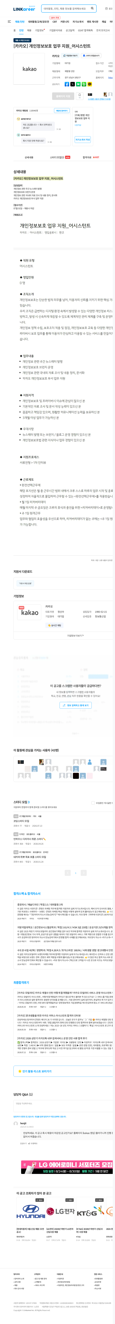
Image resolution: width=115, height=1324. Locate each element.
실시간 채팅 (56, 625)
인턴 (21, 30)
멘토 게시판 (92, 21)
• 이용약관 (60, 1278)
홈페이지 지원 (63, 96)
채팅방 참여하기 (62, 110)
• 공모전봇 (97, 1282)
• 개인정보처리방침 (63, 1282)
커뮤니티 (64, 21)
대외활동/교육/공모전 (38, 21)
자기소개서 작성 (83, 139)
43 (80, 97)
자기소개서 (78, 21)
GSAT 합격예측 (85, 30)
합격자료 (91, 157)
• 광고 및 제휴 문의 (40, 1278)
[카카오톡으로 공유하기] (89, 84)
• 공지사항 (17, 1282)
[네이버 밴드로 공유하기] (84, 84)
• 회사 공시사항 (18, 1288)
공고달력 (70, 30)
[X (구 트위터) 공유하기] (72, 84)
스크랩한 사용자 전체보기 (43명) (99, 99)
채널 (104, 21)
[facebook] (67, 84)
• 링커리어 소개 (18, 1278)
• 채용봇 (97, 1285)
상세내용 (29, 157)
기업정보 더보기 (74, 635)
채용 (29, 30)
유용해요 (34, 1143)
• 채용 (15, 1285)
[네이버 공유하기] (78, 84)
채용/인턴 (20, 21)
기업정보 (39, 30)
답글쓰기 (23, 1143)
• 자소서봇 (97, 1288)
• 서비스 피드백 (39, 1285)
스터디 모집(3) (60, 157)
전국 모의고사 (103, 30)
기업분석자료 (55, 30)
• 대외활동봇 (98, 1278)
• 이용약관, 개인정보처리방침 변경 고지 (70, 1285)
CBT (55, 20)
